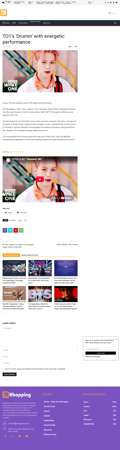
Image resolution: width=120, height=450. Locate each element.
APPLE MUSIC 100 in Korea (67, 245)
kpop (20, 220)
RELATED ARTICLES (11, 255)
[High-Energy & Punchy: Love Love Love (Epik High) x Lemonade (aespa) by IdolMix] (14, 268)
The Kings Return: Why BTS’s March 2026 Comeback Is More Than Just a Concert (39, 306)
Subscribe (101, 353)
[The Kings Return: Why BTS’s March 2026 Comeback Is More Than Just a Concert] (40, 294)
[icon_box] (91, 3)
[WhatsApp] (21, 230)
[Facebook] (105, 2)
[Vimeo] (113, 2)
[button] (115, 23)
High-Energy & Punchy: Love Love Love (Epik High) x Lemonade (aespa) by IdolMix (14, 280)
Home (5, 31)
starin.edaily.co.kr (16, 152)
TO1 (25, 220)
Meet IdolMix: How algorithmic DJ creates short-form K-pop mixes (39, 280)
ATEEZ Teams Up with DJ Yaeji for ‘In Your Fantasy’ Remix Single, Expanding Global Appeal (65, 306)
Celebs (11, 31)
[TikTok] (12, 436)
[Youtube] (116, 2)
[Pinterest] (15, 230)
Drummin (13, 220)
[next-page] (7, 313)
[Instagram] (108, 2)
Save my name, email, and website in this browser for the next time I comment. (35, 369)
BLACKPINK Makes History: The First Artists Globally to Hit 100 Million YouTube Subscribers (65, 280)
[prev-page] (4, 313)
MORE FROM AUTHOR (29, 255)
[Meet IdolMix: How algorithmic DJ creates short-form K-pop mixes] (40, 268)
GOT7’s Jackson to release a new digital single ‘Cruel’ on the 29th (18, 246)
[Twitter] (110, 2)
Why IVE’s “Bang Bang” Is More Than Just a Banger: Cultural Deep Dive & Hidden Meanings (13, 306)
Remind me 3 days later (92, 356)
